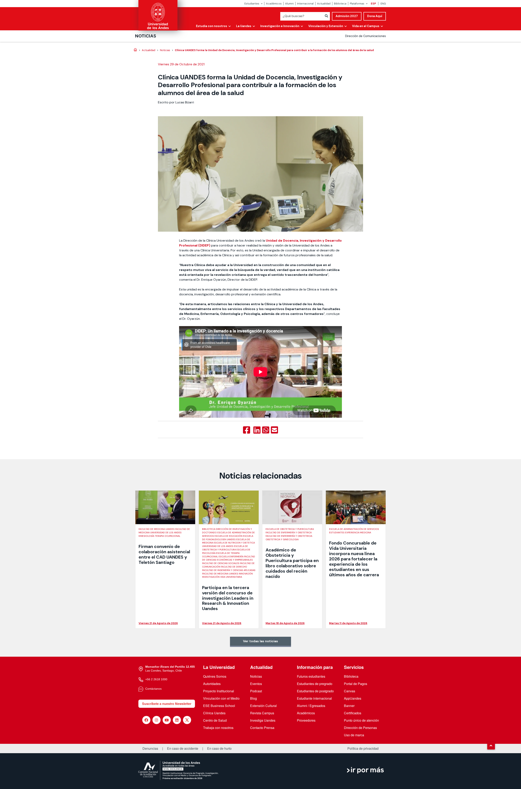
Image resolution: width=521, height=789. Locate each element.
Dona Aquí (374, 16)
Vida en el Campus (365, 26)
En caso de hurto (219, 748)
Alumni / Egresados (311, 705)
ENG (383, 3)
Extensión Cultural (263, 705)
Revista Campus (262, 713)
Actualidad (324, 3)
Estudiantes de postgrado (315, 691)
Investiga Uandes (262, 720)
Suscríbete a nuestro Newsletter (166, 703)
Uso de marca (354, 735)
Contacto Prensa (262, 727)
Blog (253, 698)
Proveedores (306, 720)
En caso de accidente (182, 748)
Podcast (256, 691)
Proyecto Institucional (218, 691)
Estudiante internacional (314, 698)
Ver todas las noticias (260, 641)
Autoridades (212, 683)
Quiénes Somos (214, 676)
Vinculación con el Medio (221, 698)
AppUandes (352, 698)
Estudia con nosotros (211, 26)
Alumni (289, 3)
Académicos (274, 3)
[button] (491, 746)
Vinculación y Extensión (325, 26)
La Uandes (243, 26)
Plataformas (357, 3)
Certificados (352, 713)
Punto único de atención (361, 720)
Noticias (145, 36)
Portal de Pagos (355, 683)
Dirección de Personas (360, 727)
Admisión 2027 (347, 16)
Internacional (305, 3)
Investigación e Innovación (279, 26)
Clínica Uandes (214, 713)
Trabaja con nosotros (218, 727)
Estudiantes (251, 3)
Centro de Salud (215, 720)
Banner (349, 705)
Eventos (256, 683)
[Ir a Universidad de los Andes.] (135, 50)
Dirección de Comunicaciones (365, 36)
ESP (373, 3)
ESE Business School (219, 705)
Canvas (349, 691)
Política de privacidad (363, 748)
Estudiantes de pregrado (314, 683)
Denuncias (150, 748)
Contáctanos (153, 688)
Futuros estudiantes (311, 676)
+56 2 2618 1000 (156, 679)
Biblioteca (340, 3)
